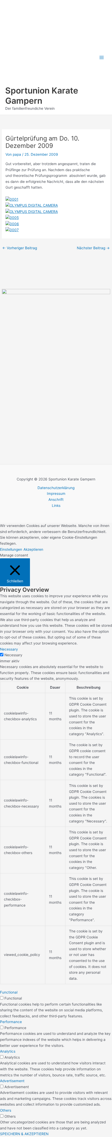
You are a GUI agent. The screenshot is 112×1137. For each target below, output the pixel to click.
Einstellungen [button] (11, 549)
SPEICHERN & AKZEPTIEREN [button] (24, 1134)
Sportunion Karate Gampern (41, 95)
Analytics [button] (7, 1051)
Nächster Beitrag (93, 248)
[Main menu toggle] (101, 57)
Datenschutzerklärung (56, 488)
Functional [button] (8, 992)
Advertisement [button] (12, 1081)
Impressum (56, 493)
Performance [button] (11, 1022)
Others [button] (5, 1110)
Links (56, 505)
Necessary (13, 655)
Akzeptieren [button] (33, 549)
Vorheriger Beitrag (19, 248)
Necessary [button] (9, 649)
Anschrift (56, 499)
